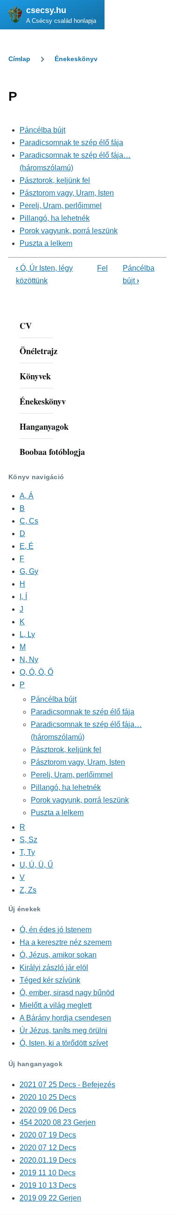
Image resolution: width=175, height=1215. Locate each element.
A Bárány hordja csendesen (65, 1018)
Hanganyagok (44, 426)
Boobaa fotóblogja (52, 452)
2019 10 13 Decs (48, 1185)
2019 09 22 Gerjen (50, 1198)
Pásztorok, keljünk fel (55, 180)
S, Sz (28, 840)
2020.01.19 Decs (48, 1160)
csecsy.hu (46, 10)
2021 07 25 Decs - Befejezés (67, 1085)
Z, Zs (28, 890)
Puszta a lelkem (46, 243)
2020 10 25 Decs (48, 1097)
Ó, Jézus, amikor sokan (58, 955)
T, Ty (27, 852)
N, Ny (29, 659)
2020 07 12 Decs (48, 1148)
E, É (27, 546)
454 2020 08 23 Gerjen (58, 1122)
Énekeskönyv (76, 59)
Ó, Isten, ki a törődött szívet (64, 1043)
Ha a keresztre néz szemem (66, 942)
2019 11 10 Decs (48, 1173)
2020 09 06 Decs (48, 1110)
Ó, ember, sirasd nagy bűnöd (67, 993)
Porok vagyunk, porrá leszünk (69, 231)
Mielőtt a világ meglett (55, 1005)
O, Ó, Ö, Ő (36, 672)
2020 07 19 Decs (48, 1135)
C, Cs (29, 521)
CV (26, 326)
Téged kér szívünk (50, 980)
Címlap (19, 59)
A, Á (27, 496)
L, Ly (27, 634)
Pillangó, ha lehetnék (55, 218)
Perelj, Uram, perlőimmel (61, 205)
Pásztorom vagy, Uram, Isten (67, 193)
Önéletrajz (38, 351)
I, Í (23, 597)
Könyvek (35, 376)
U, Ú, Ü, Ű (36, 865)
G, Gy (29, 571)
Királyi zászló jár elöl (54, 967)
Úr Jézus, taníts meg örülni (63, 1030)
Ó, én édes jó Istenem (55, 930)
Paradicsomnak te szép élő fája (71, 143)
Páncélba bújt (42, 130)
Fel (102, 268)
